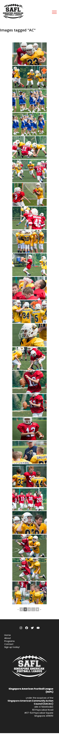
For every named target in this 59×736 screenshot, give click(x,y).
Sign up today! (12, 647)
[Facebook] (27, 628)
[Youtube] (38, 628)
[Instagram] (21, 628)
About (7, 638)
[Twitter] (32, 628)
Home (7, 635)
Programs (9, 641)
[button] (54, 12)
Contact (8, 644)
